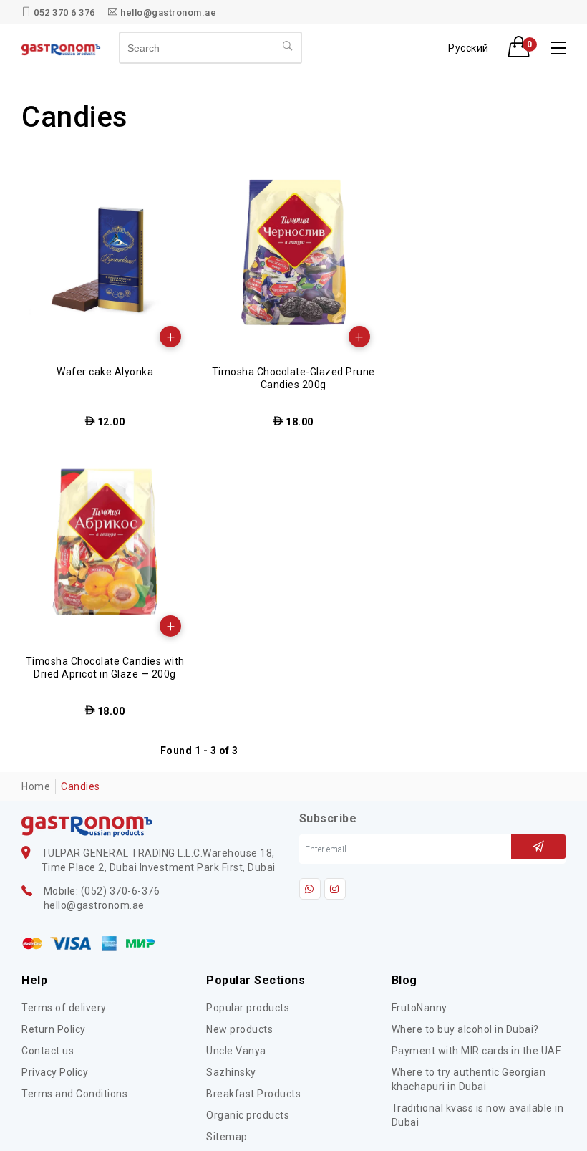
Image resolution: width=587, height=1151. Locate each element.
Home (35, 786)
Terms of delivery (64, 1007)
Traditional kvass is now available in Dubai (478, 1115)
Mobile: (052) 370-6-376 (102, 891)
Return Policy (53, 1029)
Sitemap (227, 1136)
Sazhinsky (231, 1072)
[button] (523, 48)
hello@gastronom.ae (167, 12)
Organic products (247, 1115)
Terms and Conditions (74, 1093)
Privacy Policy (54, 1072)
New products (239, 1029)
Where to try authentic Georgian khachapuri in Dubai (469, 1079)
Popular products (247, 1007)
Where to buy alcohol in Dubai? (465, 1029)
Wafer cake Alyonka (105, 371)
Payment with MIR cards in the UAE (477, 1050)
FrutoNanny (419, 1007)
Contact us (47, 1050)
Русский (468, 48)
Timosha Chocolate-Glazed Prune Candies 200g (293, 378)
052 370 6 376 (63, 12)
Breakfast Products (253, 1093)
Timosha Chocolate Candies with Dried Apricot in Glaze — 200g (105, 667)
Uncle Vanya (236, 1050)
